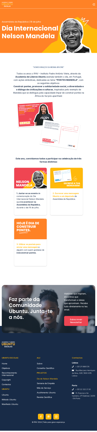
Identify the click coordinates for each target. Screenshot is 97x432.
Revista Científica (44, 397)
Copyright (6, 380)
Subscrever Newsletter (76, 321)
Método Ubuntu (9, 399)
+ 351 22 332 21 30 (83, 389)
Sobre (39, 363)
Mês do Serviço (44, 388)
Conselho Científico (45, 368)
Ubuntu (5, 395)
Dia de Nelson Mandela (47, 379)
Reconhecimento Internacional (9, 374)
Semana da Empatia (46, 383)
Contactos (6, 384)
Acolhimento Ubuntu (46, 392)
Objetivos (6, 368)
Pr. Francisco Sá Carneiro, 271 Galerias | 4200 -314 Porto (83, 396)
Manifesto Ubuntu (10, 404)
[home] (7, 4)
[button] (93, 4)
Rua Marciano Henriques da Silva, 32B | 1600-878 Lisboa (83, 373)
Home (4, 363)
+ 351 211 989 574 (82, 366)
